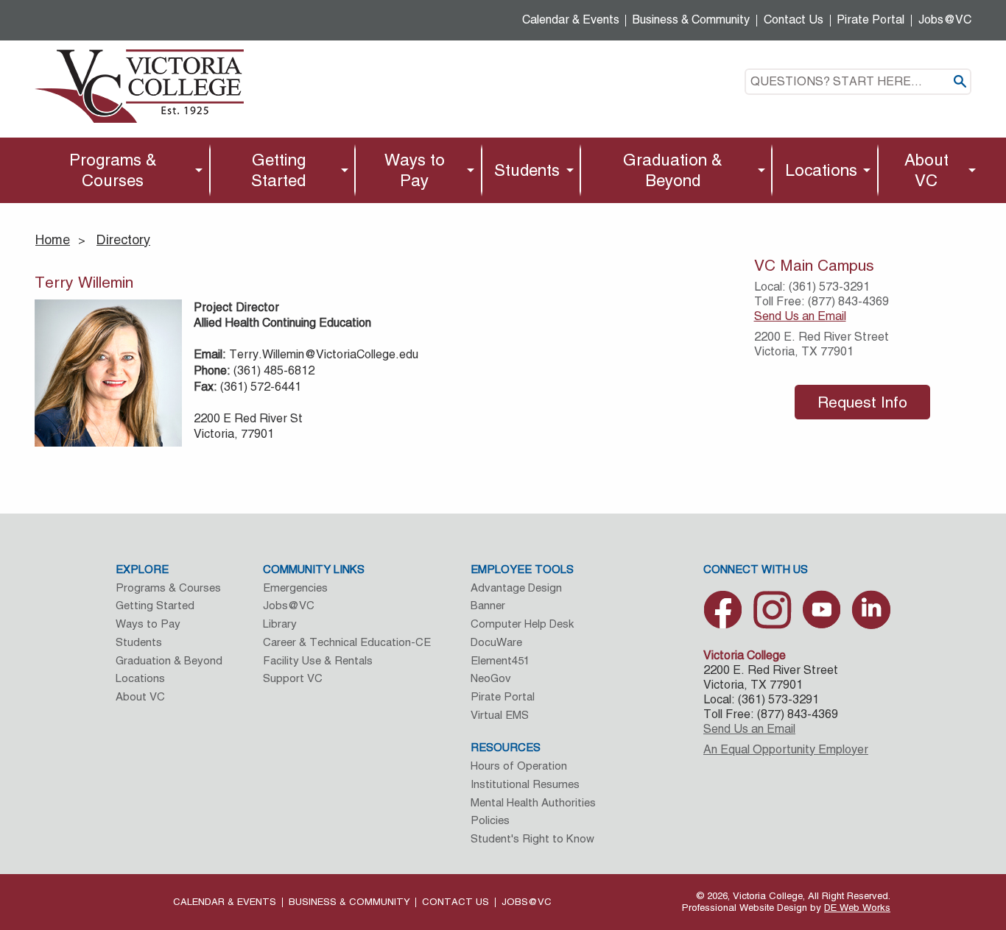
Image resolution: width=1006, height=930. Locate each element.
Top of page (921, 830)
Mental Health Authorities (533, 802)
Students (527, 170)
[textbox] (858, 81)
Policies (490, 820)
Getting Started (278, 170)
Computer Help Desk (522, 623)
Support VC (293, 678)
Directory (123, 239)
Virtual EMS (500, 715)
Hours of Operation (519, 765)
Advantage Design (516, 587)
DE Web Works (857, 907)
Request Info (862, 402)
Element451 (500, 660)
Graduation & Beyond (672, 170)
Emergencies (295, 587)
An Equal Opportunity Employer (785, 749)
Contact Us (793, 19)
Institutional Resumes (525, 784)
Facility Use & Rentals (318, 660)
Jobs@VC (944, 19)
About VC (926, 170)
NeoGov (491, 678)
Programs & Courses (113, 170)
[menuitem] (117, 170)
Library (280, 623)
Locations (821, 170)
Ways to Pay (414, 170)
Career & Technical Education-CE (347, 642)
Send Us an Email (800, 316)
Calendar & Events (570, 19)
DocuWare (496, 642)
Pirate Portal (870, 19)
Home (52, 239)
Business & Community (691, 19)
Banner (488, 605)
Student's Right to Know (532, 838)
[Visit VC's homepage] (139, 85)
